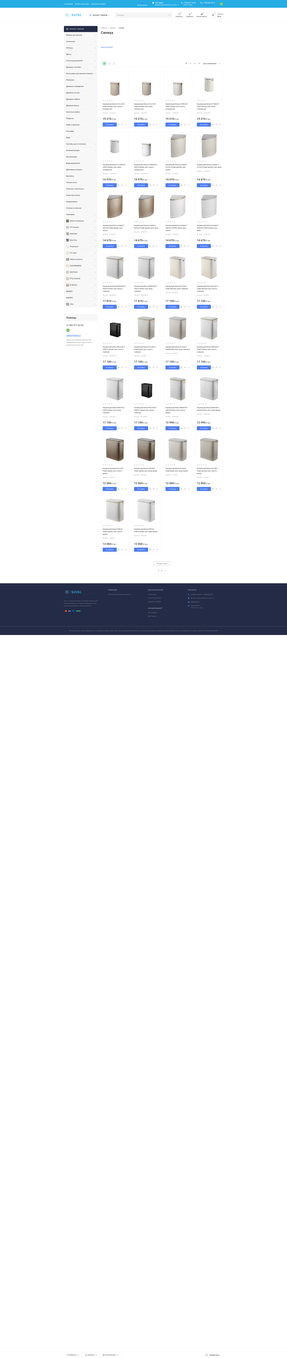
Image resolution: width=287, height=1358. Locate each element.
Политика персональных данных (119, 594)
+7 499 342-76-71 (209, 3)
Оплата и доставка (154, 598)
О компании (152, 594)
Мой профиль (152, 612)
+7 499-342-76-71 (207, 594)
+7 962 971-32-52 (189, 3)
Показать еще (161, 563)
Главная (104, 28)
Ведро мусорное (107, 47)
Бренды (113, 28)
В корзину (109, 124)
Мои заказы (152, 616)
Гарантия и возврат (154, 601)
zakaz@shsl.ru (73, 335)
